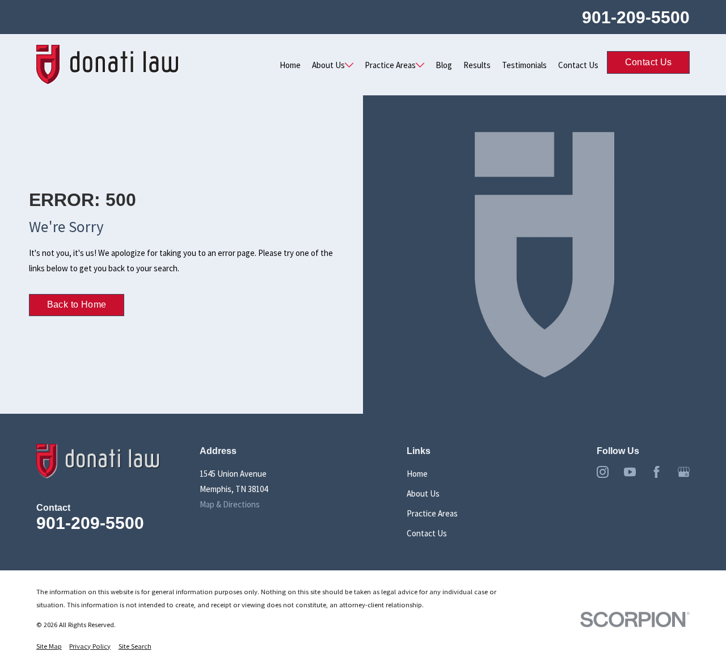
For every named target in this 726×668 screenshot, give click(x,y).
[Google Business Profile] (684, 472)
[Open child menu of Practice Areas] (420, 65)
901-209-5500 (636, 17)
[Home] (107, 65)
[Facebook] (656, 472)
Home (290, 65)
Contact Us (578, 65)
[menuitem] (49, 646)
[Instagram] (603, 472)
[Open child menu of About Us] (349, 65)
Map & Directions (230, 504)
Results (477, 65)
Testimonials (524, 65)
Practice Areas (390, 65)
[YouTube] (630, 472)
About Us (328, 65)
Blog (444, 65)
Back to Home (77, 304)
